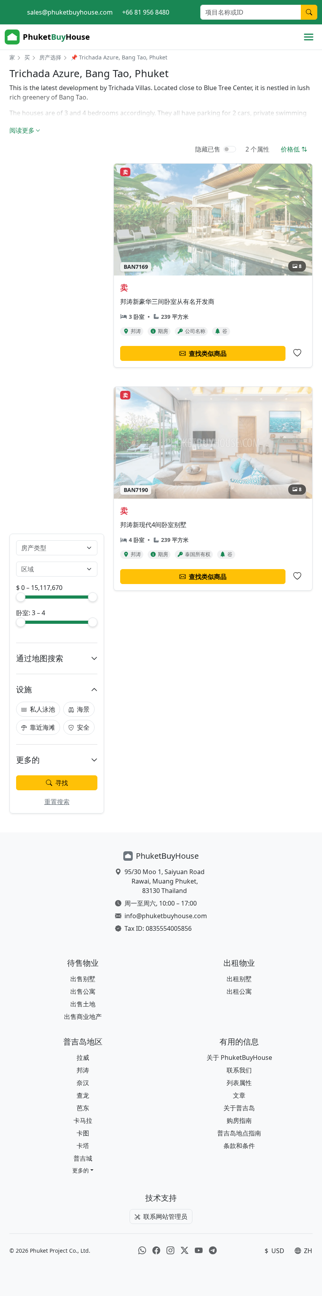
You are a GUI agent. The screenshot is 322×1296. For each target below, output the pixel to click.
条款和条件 (239, 1145)
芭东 (83, 1108)
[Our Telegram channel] (213, 1251)
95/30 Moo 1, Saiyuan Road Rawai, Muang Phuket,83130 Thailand (164, 881)
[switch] (229, 149)
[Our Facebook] (156, 1251)
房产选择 (50, 57)
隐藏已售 (207, 149)
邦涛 (83, 1070)
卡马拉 (82, 1120)
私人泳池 (42, 709)
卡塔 (83, 1145)
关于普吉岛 (239, 1108)
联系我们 (239, 1070)
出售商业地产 (83, 1016)
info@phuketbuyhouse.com (165, 915)
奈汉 (83, 1082)
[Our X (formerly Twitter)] (184, 1251)
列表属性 (239, 1082)
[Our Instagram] (170, 1251)
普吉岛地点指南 (239, 1133)
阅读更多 (22, 130)
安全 (83, 727)
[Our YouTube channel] (199, 1251)
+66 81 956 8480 (145, 12)
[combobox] (52, 548)
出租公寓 (239, 991)
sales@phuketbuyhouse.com (70, 12)
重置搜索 (57, 801)
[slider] (21, 597)
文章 (239, 1095)
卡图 (83, 1133)
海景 (83, 709)
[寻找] (309, 12)
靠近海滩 (42, 727)
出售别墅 (82, 978)
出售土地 (82, 1004)
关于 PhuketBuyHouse (239, 1057)
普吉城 (82, 1158)
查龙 (83, 1095)
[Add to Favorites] (297, 353)
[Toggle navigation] (308, 37)
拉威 (83, 1057)
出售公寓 (82, 991)
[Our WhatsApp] (142, 1251)
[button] (82, 1170)
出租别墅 (239, 978)
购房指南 (239, 1120)
